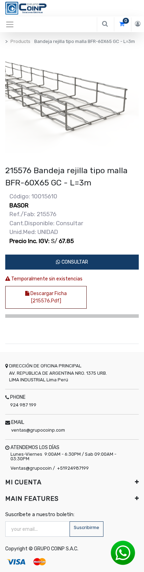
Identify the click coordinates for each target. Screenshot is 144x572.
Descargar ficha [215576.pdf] (48, 297)
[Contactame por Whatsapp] (123, 553)
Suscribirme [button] (86, 527)
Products (20, 41)
